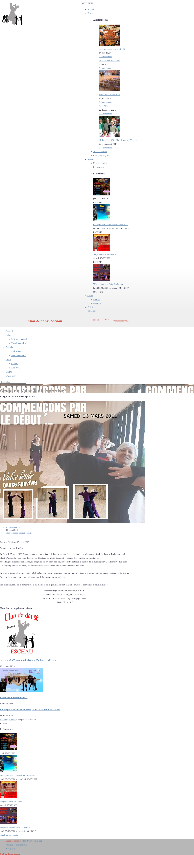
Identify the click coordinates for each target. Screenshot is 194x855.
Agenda (90, 159)
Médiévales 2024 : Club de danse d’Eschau (118, 140)
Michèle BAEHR (13, 527)
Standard (95, 320)
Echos (90, 13)
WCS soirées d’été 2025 (109, 60)
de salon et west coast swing (24, 841)
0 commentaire (105, 56)
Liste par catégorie (101, 155)
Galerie (90, 307)
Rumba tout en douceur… (13, 697)
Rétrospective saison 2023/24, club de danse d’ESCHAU (30, 709)
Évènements (98, 167)
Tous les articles (100, 151)
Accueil (90, 9)
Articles (12, 719)
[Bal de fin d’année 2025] (109, 91)
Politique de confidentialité (16, 845)
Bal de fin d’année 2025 (109, 94)
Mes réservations (100, 163)
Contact (96, 299)
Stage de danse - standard (104, 254)
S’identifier (92, 311)
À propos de (10, 849)
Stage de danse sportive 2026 (112, 49)
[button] (88, 3)
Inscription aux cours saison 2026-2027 (110, 224)
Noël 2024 (103, 106)
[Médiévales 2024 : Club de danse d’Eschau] (109, 136)
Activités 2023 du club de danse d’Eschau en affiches (28, 660)
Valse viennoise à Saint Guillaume (108, 284)
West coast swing (121, 321)
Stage (29, 533)
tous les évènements (9, 835)
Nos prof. (97, 303)
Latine (106, 319)
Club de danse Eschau (15, 533)
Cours (90, 296)
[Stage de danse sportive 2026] (109, 45)
